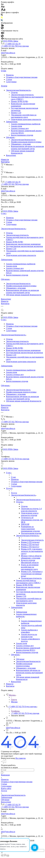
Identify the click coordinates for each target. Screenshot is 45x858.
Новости (5, 160)
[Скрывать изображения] (2, 28)
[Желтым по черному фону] (1, 18)
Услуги (4, 86)
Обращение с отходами (21, 144)
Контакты (5, 162)
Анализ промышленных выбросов (25, 124)
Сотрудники (11, 82)
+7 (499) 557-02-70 (12, 44)
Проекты (10, 75)
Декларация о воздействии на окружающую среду (23, 116)
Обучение (10, 137)
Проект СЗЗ (16, 113)
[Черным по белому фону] (1, 15)
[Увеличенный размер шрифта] (3, 10)
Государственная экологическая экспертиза (24, 246)
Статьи (9, 79)
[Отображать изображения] (2, 25)
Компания (5, 775)
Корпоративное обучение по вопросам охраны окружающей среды (27, 147)
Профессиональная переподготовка (26, 142)
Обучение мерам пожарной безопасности (23, 295)
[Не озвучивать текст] (2, 36)
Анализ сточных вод (20, 128)
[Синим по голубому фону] (1, 21)
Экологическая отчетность (22, 95)
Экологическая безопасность (18, 90)
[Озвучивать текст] (2, 33)
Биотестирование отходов (22, 135)
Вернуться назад (8, 758)
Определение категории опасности (26, 119)
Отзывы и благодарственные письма (21, 77)
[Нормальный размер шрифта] (2, 7)
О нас (3, 71)
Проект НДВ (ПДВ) (19, 101)
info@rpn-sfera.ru (8, 53)
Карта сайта (6, 788)
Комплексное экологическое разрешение (23, 244)
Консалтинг (11, 155)
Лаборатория (12, 122)
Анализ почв (16, 126)
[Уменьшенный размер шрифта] (2, 4)
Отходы (14, 92)
